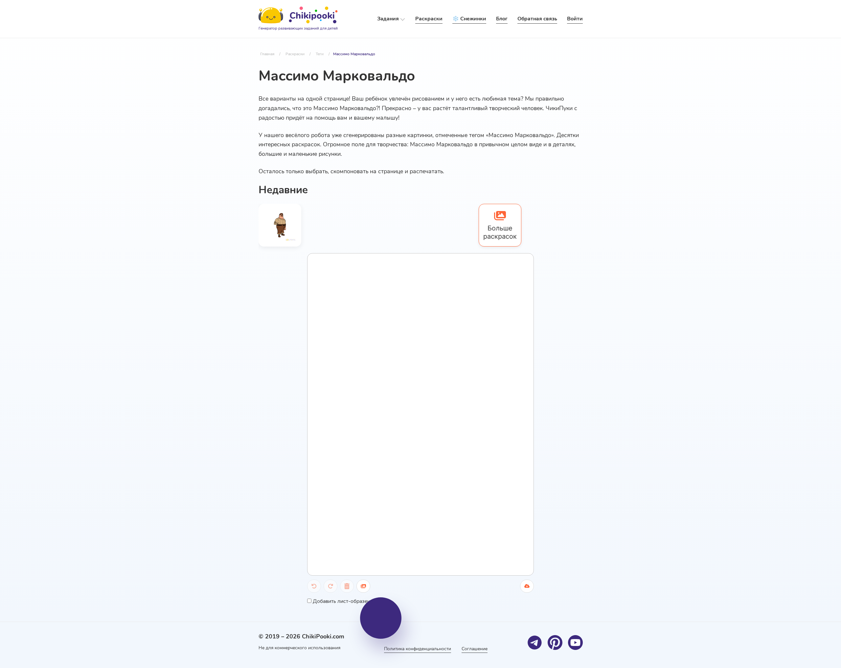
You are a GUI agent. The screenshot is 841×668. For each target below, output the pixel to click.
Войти (575, 18)
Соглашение (475, 649)
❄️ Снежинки (469, 18)
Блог (502, 18)
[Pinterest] (555, 642)
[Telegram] (534, 642)
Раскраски (429, 18)
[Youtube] (575, 642)
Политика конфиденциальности (417, 649)
